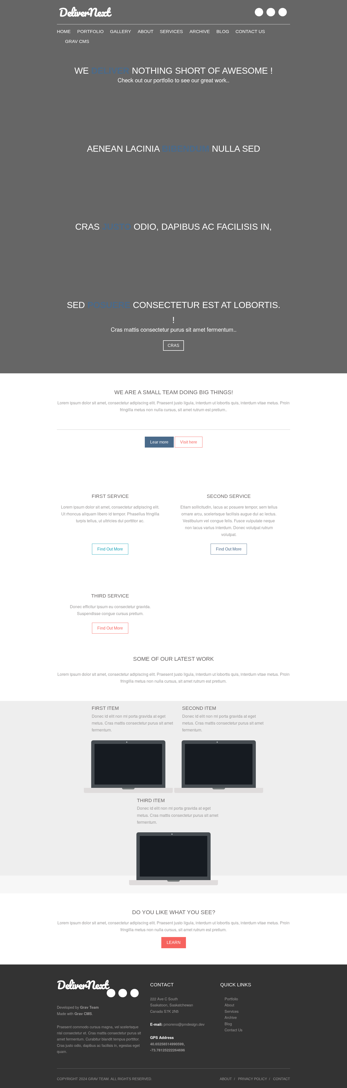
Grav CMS (76, 41)
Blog (222, 31)
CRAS (173, 345)
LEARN (174, 942)
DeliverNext (82, 985)
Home (64, 31)
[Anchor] (235, 392)
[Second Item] (218, 764)
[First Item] (128, 764)
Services (171, 31)
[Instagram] (270, 12)
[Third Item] (173, 856)
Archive (200, 31)
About (145, 31)
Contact (281, 1079)
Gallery (120, 31)
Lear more (159, 442)
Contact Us (250, 31)
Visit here (188, 442)
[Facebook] (259, 12)
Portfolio (90, 31)
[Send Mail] (282, 12)
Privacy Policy (252, 1079)
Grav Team (89, 1007)
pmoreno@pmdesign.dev (184, 1024)
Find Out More (110, 549)
